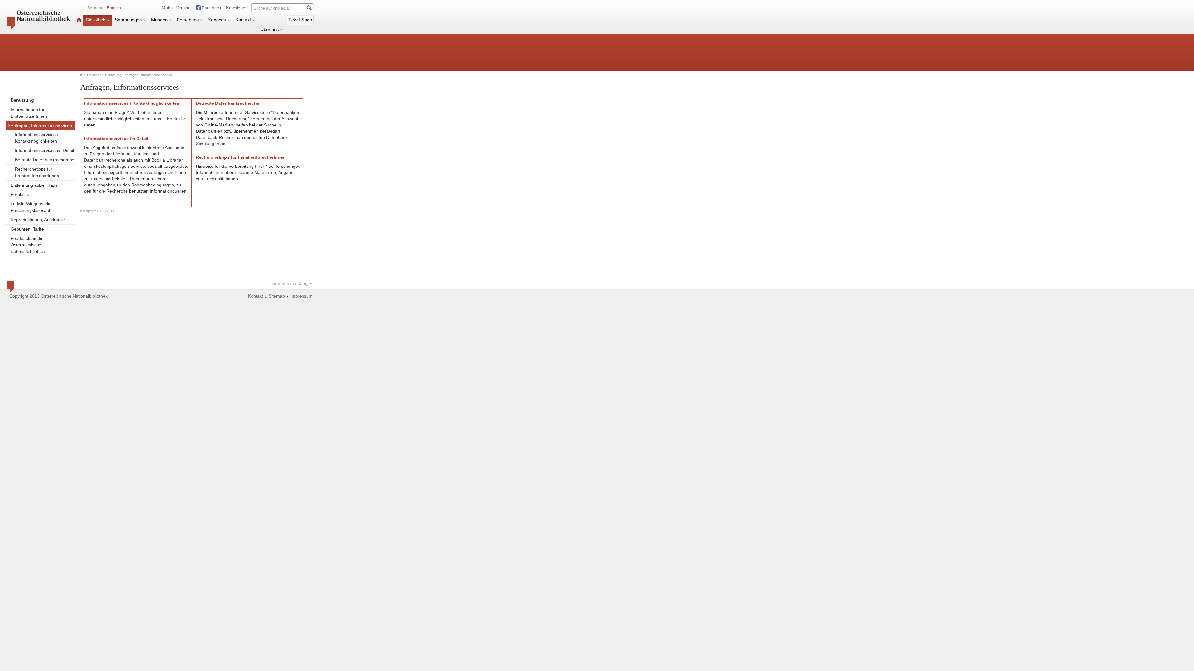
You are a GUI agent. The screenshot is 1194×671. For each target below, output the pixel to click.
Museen (159, 19)
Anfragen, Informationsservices (41, 125)
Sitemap (277, 296)
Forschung (188, 19)
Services (217, 19)
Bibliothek (95, 19)
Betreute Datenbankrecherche (44, 159)
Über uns (269, 29)
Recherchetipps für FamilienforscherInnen (37, 172)
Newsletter (236, 7)
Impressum (301, 296)
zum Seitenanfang (290, 283)
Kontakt (243, 19)
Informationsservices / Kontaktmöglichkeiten (36, 138)
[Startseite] (79, 20)
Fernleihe (20, 194)
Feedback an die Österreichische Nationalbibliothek (28, 245)
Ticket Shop (300, 19)
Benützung (113, 75)
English (114, 7)
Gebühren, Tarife (27, 228)
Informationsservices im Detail (44, 150)
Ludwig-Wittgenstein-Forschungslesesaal (31, 207)
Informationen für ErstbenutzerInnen (29, 113)
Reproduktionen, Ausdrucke (38, 219)
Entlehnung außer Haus (34, 185)
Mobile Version (176, 7)
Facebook (211, 7)
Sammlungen (128, 19)
